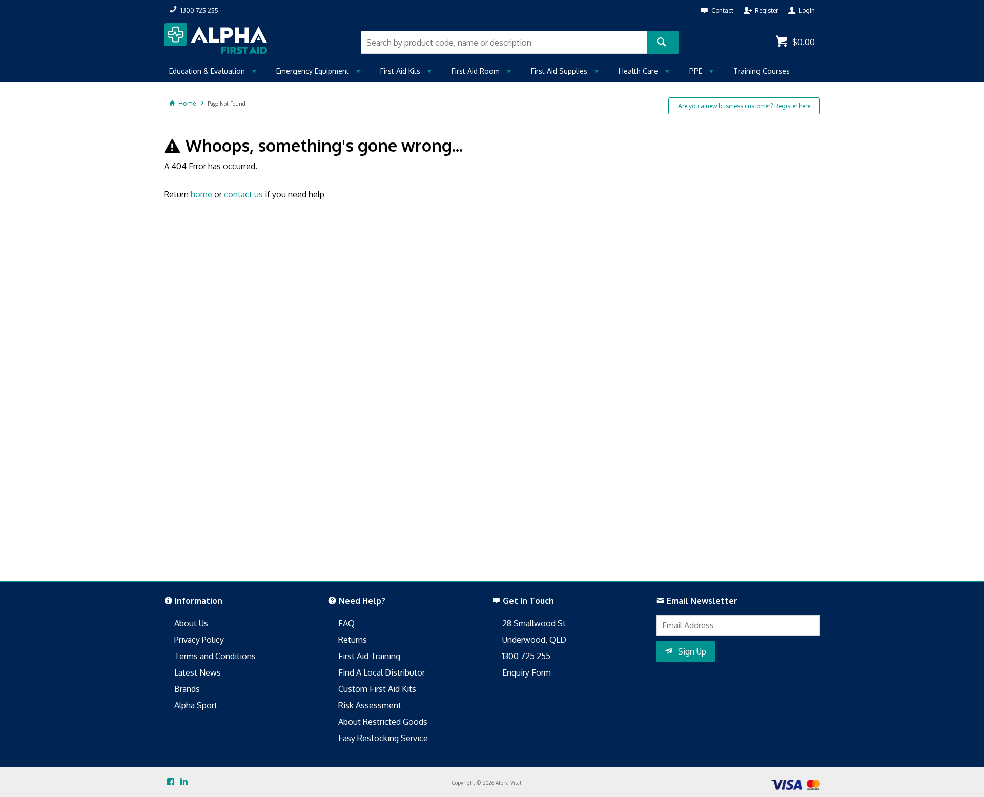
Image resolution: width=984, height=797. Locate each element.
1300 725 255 (526, 656)
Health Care (638, 71)
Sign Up (692, 651)
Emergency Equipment (312, 71)
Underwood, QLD (534, 640)
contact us (243, 194)
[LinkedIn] (184, 782)
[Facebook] (170, 782)
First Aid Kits (400, 71)
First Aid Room (476, 71)
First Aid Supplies (559, 71)
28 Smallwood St (534, 623)
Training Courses (761, 71)
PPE (695, 71)
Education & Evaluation (207, 71)
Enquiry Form (526, 672)
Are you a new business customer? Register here (744, 106)
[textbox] (504, 42)
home (201, 194)
